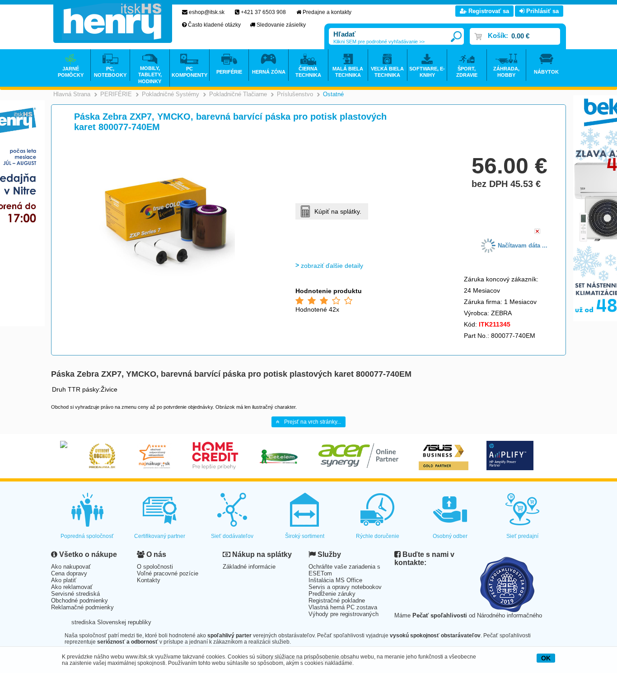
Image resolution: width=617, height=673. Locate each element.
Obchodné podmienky (79, 600)
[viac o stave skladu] (537, 232)
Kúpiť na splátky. (337, 211)
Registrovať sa (488, 11)
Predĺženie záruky (331, 593)
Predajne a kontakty (327, 12)
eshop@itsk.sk (206, 12)
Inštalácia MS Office (335, 580)
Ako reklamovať (72, 587)
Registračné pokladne (336, 600)
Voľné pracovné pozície (167, 573)
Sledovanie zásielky (281, 25)
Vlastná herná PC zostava (342, 607)
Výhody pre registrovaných (343, 614)
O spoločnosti (155, 566)
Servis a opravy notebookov (345, 587)
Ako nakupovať (71, 566)
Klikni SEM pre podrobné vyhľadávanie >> (379, 41)
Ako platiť (63, 580)
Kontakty (148, 580)
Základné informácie (249, 566)
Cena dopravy (69, 573)
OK (546, 658)
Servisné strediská (75, 593)
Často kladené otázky (214, 25)
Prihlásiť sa (541, 11)
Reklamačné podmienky (82, 607)
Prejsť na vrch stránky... (312, 422)
